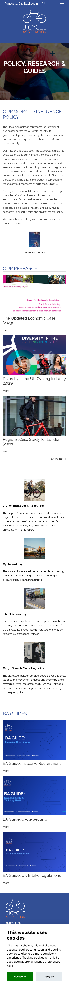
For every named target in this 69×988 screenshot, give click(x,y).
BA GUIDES (15, 714)
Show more (58, 458)
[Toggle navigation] (62, 3)
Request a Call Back (18, 3)
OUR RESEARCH (20, 268)
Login (34, 3)
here (10, 965)
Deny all (49, 976)
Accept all (20, 976)
